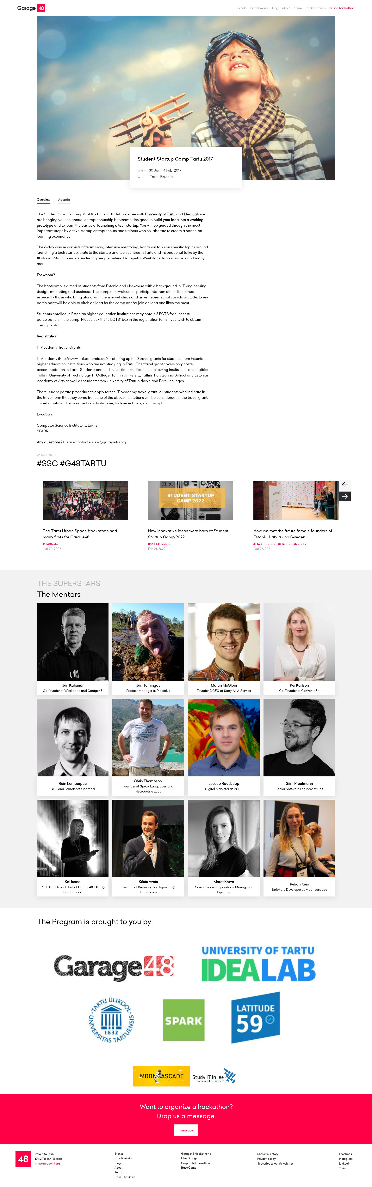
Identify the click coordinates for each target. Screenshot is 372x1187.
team (298, 8)
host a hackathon (342, 8)
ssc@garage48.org (110, 442)
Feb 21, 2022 (156, 549)
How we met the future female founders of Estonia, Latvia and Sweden (292, 534)
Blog (275, 8)
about (286, 8)
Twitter (343, 1168)
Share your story (267, 1154)
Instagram (346, 1159)
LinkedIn (344, 1164)
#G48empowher (265, 544)
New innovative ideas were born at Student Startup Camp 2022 (188, 534)
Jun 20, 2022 (52, 549)
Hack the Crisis (316, 8)
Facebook (345, 1154)
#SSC (152, 544)
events (242, 8)
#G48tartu (50, 544)
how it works (259, 8)
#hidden (164, 544)
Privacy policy (266, 1159)
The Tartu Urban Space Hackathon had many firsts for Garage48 (80, 534)
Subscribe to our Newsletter (275, 1164)
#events (300, 544)
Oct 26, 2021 (262, 549)
